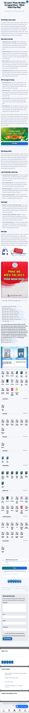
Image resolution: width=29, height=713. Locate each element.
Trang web (5, 627)
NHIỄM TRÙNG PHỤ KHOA (21, 362)
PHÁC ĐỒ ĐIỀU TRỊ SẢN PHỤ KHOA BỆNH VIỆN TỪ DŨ (7, 363)
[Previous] (1, 357)
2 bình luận (8, 687)
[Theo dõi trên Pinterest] (12, 662)
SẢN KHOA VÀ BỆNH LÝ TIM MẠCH (14, 685)
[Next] (27, 357)
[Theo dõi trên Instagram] (5, 662)
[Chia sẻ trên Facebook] (11, 581)
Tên (4, 614)
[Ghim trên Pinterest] (18, 581)
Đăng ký (14, 568)
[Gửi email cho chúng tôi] (10, 662)
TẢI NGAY (24, 300)
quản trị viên (21, 11)
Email (4, 620)
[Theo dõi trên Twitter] (7, 662)
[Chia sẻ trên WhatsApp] (9, 581)
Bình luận (5, 602)
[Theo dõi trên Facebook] (2, 662)
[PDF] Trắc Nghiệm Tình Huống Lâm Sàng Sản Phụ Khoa (21, 588)
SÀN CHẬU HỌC (9, 681)
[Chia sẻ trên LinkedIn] (20, 581)
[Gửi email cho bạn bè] (16, 581)
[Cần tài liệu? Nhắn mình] (26, 706)
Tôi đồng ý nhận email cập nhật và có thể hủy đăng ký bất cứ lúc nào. (15, 572)
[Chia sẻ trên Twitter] (13, 581)
